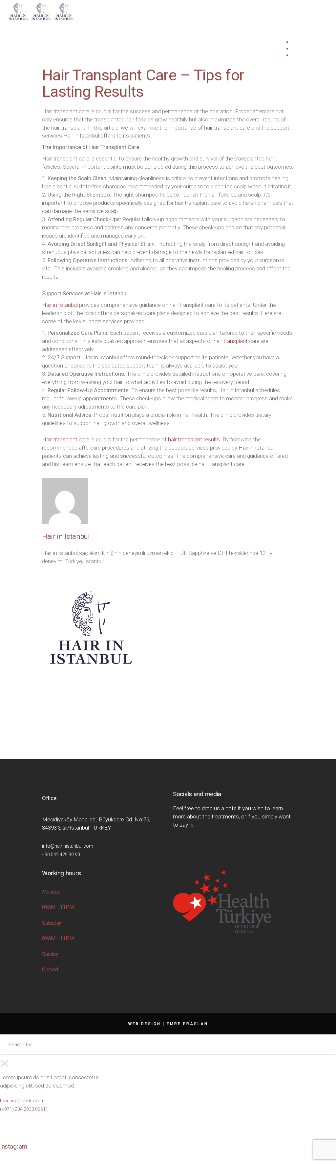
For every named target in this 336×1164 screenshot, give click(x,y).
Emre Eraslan (187, 1024)
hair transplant (231, 341)
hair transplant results (194, 439)
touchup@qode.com (21, 1100)
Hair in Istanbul (60, 305)
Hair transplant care (65, 439)
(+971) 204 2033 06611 (24, 1109)
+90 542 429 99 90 (61, 854)
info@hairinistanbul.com (67, 846)
